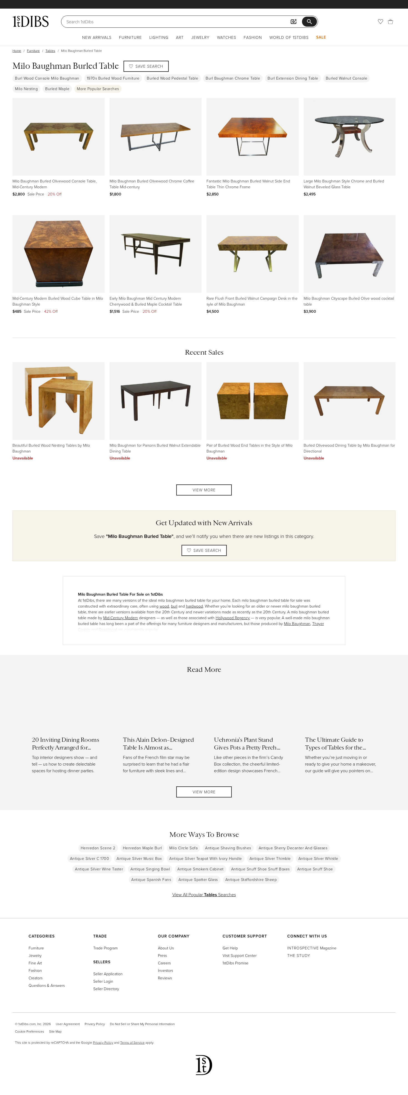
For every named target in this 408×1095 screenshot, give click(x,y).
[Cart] (390, 21)
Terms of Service (132, 1042)
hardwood (194, 606)
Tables (50, 50)
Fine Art (35, 963)
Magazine (311, 948)
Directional (108, 629)
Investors (165, 970)
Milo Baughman (297, 623)
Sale (321, 37)
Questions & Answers (47, 985)
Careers (164, 963)
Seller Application (108, 973)
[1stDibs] (30, 21)
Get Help (230, 948)
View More (204, 489)
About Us (166, 948)
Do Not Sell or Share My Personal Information (142, 1024)
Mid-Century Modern (120, 617)
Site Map (55, 1031)
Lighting (158, 37)
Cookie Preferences (29, 1031)
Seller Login (103, 981)
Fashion (253, 37)
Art (180, 37)
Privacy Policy (95, 1024)
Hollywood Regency (233, 617)
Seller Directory (106, 988)
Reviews (165, 977)
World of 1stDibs (289, 37)
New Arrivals (97, 37)
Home (16, 50)
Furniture (130, 37)
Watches (226, 37)
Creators (35, 977)
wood (164, 606)
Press (162, 955)
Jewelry (200, 37)
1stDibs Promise (235, 963)
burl (174, 606)
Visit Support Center (239, 955)
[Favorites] (380, 21)
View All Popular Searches (204, 894)
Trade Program (105, 948)
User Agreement (68, 1024)
